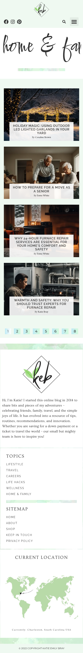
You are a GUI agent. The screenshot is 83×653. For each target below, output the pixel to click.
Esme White (43, 195)
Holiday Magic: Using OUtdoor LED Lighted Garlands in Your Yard (41, 129)
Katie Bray (43, 312)
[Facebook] (6, 21)
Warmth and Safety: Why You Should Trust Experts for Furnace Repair (41, 303)
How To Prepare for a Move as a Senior (41, 189)
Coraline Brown (43, 137)
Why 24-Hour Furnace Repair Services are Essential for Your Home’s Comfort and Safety (41, 244)
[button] (74, 21)
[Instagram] (12, 21)
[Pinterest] (19, 21)
